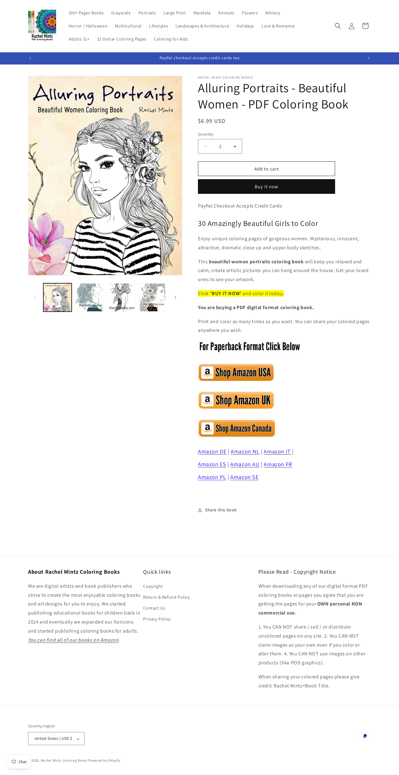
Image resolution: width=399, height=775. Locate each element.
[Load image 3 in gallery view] (121, 297)
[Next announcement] (369, 58)
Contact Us (154, 608)
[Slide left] (35, 297)
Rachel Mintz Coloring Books (64, 760)
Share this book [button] (221, 510)
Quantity (206, 134)
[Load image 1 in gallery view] (57, 297)
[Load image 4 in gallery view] (152, 297)
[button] (338, 26)
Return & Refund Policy (166, 597)
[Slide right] (175, 297)
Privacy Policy (156, 619)
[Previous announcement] (30, 58)
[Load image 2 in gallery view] (89, 297)
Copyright (153, 586)
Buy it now (266, 187)
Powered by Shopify (104, 760)
